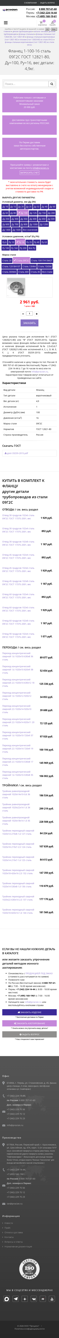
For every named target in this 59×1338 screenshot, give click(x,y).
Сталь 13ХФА (29, 266)
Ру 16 (21, 242)
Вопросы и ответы (14, 1241)
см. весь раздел (27, 509)
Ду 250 (5, 218)
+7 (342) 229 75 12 (16, 1113)
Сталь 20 (6, 260)
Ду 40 (44, 206)
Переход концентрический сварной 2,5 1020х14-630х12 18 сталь (18, 682)
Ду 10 (5, 206)
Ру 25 (29, 242)
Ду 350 (24, 218)
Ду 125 (33, 212)
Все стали (47, 271)
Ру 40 (36, 242)
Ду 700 (14, 224)
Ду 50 (52, 206)
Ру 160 (14, 248)
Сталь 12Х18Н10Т (11, 266)
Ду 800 (24, 224)
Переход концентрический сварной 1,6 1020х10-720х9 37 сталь (17, 735)
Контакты (9, 1237)
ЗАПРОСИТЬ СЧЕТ (29, 172)
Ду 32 (36, 206)
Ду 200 (51, 212)
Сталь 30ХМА (9, 271)
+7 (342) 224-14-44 (46, 12)
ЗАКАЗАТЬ (29, 323)
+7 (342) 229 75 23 (16, 1118)
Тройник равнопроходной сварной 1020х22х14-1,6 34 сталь (16, 807)
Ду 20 (21, 206)
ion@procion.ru (15, 1203)
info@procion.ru (41, 168)
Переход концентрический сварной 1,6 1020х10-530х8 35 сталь (17, 775)
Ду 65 (5, 212)
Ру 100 (5, 248)
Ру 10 (11, 242)
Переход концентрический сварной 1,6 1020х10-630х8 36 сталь (17, 656)
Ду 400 (33, 218)
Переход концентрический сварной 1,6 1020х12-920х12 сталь (16, 695)
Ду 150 (42, 212)
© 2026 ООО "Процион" (28, 1326)
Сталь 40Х (23, 271)
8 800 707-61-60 (48, 9)
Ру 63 (44, 242)
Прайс (8, 1227)
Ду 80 (13, 212)
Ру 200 (23, 248)
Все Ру (32, 248)
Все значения (30, 229)
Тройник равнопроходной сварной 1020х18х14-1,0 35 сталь (16, 820)
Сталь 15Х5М (45, 266)
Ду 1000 (34, 224)
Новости (9, 1223)
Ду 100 (24, 212)
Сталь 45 (35, 271)
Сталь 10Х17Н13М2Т (41, 260)
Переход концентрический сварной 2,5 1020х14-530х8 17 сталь (17, 761)
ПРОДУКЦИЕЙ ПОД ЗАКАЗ (38, 973)
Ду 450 (42, 218)
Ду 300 (14, 218)
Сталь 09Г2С (22, 260)
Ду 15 (13, 206)
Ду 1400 (6, 229)
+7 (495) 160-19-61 (46, 16)
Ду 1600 (17, 229)
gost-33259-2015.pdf (17, 453)
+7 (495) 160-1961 (16, 1174)
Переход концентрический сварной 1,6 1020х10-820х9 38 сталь (17, 669)
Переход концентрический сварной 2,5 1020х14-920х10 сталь (16, 709)
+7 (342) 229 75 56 (16, 1109)
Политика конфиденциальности (30, 1328)
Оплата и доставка (14, 1232)
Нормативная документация (18, 1246)
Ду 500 (51, 218)
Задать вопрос (47, 3)
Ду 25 (29, 206)
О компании (30, 3)
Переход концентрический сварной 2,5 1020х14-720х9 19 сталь (17, 748)
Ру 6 (4, 242)
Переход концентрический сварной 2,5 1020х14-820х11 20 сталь (18, 722)
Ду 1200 (44, 224)
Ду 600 (5, 224)
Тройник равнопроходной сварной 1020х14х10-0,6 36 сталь (16, 794)
